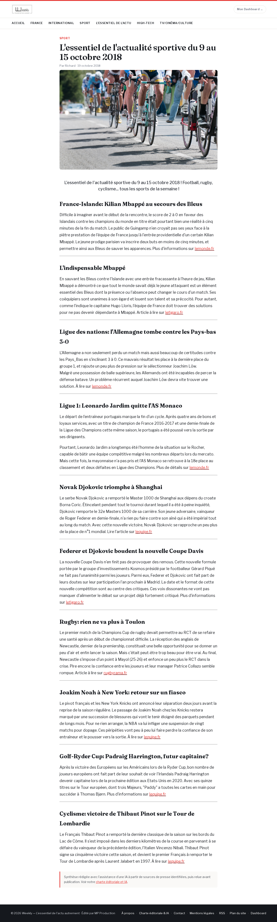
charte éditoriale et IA (111, 882)
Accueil (18, 23)
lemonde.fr (204, 248)
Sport (85, 23)
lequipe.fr (143, 531)
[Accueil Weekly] (22, 9)
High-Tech (145, 23)
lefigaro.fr (174, 312)
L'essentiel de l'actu (113, 23)
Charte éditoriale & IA (154, 913)
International (61, 23)
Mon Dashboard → (250, 9)
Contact (179, 913)
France (37, 23)
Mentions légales (202, 913)
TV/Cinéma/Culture (176, 23)
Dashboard (258, 913)
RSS (222, 913)
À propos (127, 913)
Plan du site (238, 913)
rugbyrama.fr (115, 673)
